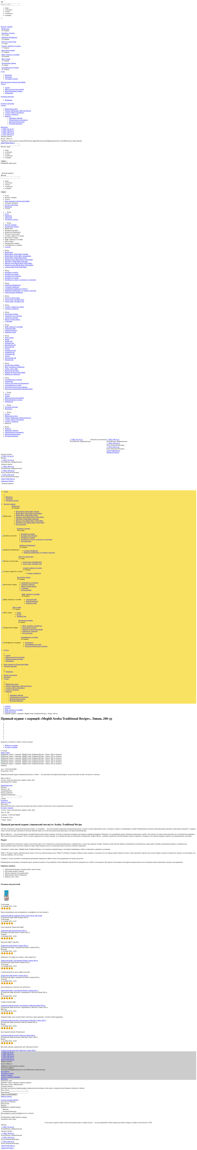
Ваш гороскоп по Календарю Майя (13, 82)
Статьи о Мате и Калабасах (14, 112)
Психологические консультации (16, 387)
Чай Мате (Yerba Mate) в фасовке (16, 261)
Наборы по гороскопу (12, 374)
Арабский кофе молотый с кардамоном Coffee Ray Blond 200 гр (23, 1005)
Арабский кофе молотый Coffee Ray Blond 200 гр (18, 1035)
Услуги (3, 84)
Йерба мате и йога (11, 109)
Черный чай (9, 360)
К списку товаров (7, 808)
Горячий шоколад (11, 330)
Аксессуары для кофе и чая (14, 301)
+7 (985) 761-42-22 (7, 129)
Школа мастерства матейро (14, 89)
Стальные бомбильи (12, 287)
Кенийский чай (10, 345)
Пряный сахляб (10, 332)
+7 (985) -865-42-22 (7, 133)
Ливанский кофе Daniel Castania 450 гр (14, 975)
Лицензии (8, 77)
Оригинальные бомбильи (14, 292)
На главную (5, 1071)
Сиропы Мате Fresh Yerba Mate (15, 267)
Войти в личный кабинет (9, 1094)
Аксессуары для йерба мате (14, 299)
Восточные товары (8, 50)
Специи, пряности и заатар (11, 46)
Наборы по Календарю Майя (15, 372)
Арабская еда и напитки (13, 316)
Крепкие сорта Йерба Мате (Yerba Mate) (19, 260)
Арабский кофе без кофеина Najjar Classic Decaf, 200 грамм (21, 915)
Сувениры (8, 321)
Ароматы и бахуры (11, 318)
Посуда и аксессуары (9, 42)
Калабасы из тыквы (12, 274)
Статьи (3, 105)
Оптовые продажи (7, 96)
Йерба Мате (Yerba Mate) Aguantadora (18, 256)
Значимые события (15, 118)
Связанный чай (10, 350)
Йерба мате (5, 29)
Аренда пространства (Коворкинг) (17, 383)
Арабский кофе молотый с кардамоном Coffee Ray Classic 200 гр (23, 1020)
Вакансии (8, 75)
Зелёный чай (9, 343)
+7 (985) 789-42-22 (7, 131)
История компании (15, 124)
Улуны (7, 356)
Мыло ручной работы (12, 319)
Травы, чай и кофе (11, 369)
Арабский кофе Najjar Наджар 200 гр (14, 930)
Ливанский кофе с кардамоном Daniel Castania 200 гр (19, 960)
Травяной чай (9, 352)
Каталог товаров (6, 26)
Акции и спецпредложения (10, 1077)
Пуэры (7, 349)
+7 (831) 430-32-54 (7, 134)
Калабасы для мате (8, 33)
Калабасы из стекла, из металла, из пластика (20, 280)
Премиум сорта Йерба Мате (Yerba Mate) (19, 265)
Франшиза (8, 100)
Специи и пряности (12, 309)
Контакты (4, 127)
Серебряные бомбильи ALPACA (16, 289)
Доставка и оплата (11, 79)
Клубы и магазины (7, 103)
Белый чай (8, 341)
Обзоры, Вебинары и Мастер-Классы (18, 111)
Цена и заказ (5, 752)
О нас (3, 71)
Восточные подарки (12, 370)
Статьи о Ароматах (11, 114)
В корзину (4, 800)
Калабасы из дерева (12, 278)
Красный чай (9, 347)
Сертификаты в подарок (10, 67)
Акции (7, 87)
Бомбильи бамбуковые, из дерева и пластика (20, 290)
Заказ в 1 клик (6, 802)
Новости (8, 116)
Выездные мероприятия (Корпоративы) (19, 389)
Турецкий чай (10, 354)
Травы (7, 339)
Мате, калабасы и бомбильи (14, 367)
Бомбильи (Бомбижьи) (9, 37)
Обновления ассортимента (18, 120)
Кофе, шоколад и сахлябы (10, 54)
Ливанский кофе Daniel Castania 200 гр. (14, 945)
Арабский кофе (10, 328)
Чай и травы (6, 59)
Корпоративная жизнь (17, 122)
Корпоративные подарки (13, 91)
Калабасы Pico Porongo (13, 276)
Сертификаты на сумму (13, 385)
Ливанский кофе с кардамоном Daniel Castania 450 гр (19, 990)
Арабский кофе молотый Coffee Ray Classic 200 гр (18, 1050)
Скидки (7, 247)
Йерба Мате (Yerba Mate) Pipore (16, 258)
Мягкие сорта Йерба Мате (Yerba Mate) (18, 263)
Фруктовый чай (10, 358)
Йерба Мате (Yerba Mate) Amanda (16, 254)
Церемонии (9, 93)
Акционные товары (12, 226)
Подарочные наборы (9, 63)
